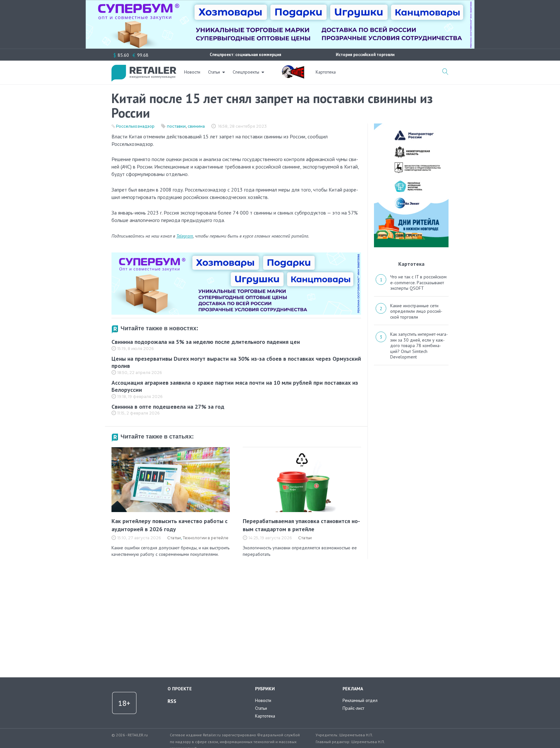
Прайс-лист (353, 708)
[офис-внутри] (236, 255)
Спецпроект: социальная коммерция (245, 54)
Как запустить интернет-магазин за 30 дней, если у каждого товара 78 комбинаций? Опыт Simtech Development (419, 345)
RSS (172, 701)
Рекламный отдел (360, 700)
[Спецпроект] (293, 68)
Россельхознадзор (135, 126)
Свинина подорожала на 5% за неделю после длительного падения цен (205, 341)
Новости (192, 72)
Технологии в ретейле (205, 537)
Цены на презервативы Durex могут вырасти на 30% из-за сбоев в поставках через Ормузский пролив (236, 362)
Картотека (326, 72)
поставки (176, 126)
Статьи (214, 72)
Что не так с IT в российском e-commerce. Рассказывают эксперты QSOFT (418, 282)
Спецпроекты (246, 72)
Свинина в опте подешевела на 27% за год (167, 406)
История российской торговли (365, 54)
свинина (196, 126)
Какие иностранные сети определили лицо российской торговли (416, 311)
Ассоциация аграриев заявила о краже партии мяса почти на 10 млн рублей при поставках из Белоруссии (234, 386)
